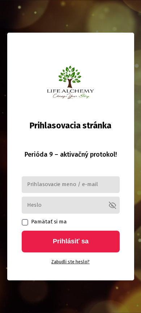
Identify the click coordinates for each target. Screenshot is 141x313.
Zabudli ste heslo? (70, 261)
